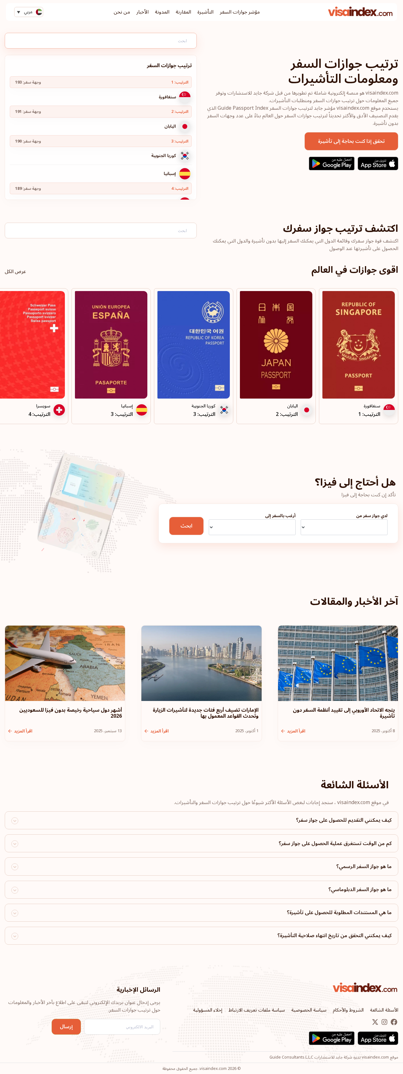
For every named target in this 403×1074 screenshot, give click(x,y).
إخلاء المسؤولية (207, 1010)
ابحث (186, 526)
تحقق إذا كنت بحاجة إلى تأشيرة (351, 141)
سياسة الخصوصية (308, 1010)
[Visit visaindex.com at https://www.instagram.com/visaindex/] (383, 1022)
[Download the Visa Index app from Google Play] (332, 163)
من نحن (122, 12)
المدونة (162, 12)
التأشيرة (205, 12)
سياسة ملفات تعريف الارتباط (257, 1010)
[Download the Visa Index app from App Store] (378, 163)
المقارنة (183, 12)
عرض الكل (15, 271)
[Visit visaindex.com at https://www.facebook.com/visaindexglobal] (393, 1022)
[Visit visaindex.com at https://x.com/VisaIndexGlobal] (375, 1022)
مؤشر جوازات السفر (240, 12)
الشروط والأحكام (348, 1010)
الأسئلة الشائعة (384, 1010)
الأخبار (142, 12)
